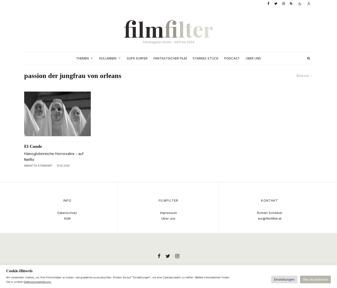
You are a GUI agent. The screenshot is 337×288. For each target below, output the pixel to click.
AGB (67, 218)
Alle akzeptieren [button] (315, 279)
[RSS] (291, 4)
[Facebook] (268, 4)
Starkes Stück (205, 58)
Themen (82, 58)
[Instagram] (283, 4)
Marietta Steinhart (38, 165)
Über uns (253, 58)
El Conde (33, 146)
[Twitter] (276, 4)
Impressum (168, 213)
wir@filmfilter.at (269, 218)
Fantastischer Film (170, 58)
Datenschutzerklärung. (38, 281)
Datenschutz (67, 213)
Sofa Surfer (137, 58)
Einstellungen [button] (284, 279)
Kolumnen (107, 58)
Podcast (232, 58)
